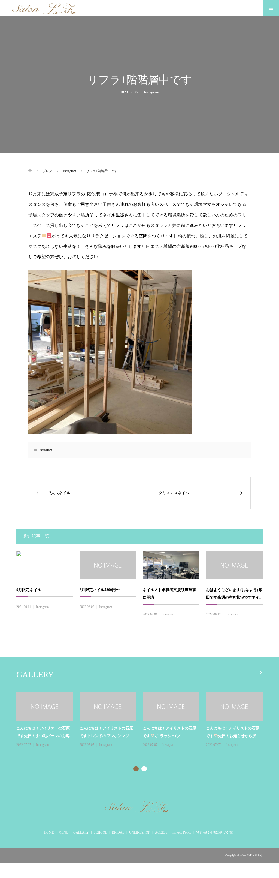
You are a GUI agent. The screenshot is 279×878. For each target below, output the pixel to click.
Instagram (151, 92)
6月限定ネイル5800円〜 (100, 590)
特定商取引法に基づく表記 (215, 832)
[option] (142, 720)
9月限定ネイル (28, 590)
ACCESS (161, 832)
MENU (63, 832)
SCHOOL (100, 832)
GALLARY (81, 832)
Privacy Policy (181, 832)
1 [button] (136, 768)
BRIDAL (118, 832)
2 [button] (144, 768)
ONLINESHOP (139, 832)
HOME (49, 832)
